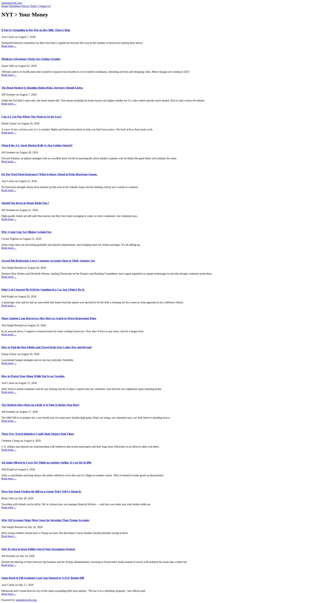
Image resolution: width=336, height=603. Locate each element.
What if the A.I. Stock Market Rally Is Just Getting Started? (36, 145)
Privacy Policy (30, 6)
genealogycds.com (11, 2)
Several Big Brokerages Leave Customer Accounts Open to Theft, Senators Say (48, 260)
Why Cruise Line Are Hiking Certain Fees (26, 231)
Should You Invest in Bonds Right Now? (25, 203)
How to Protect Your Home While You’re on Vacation (33, 376)
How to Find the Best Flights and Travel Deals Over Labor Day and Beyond (46, 347)
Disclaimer (15, 6)
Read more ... (8, 46)
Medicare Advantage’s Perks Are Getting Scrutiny (31, 58)
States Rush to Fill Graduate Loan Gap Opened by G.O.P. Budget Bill (42, 577)
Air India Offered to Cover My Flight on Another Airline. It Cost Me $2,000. (46, 462)
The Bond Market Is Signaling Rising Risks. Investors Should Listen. (42, 87)
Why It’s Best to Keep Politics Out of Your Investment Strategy (38, 549)
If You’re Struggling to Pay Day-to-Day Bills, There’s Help (35, 30)
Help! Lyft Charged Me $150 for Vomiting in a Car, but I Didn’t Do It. (43, 289)
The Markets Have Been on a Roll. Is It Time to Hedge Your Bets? (40, 404)
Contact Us (44, 6)
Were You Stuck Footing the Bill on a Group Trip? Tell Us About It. (41, 491)
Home (4, 6)
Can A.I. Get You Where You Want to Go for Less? (31, 116)
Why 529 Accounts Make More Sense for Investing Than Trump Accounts (45, 520)
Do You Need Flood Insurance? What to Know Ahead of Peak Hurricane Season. (49, 174)
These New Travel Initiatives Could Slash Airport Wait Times (37, 433)
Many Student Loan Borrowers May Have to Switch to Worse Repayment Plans (48, 318)
